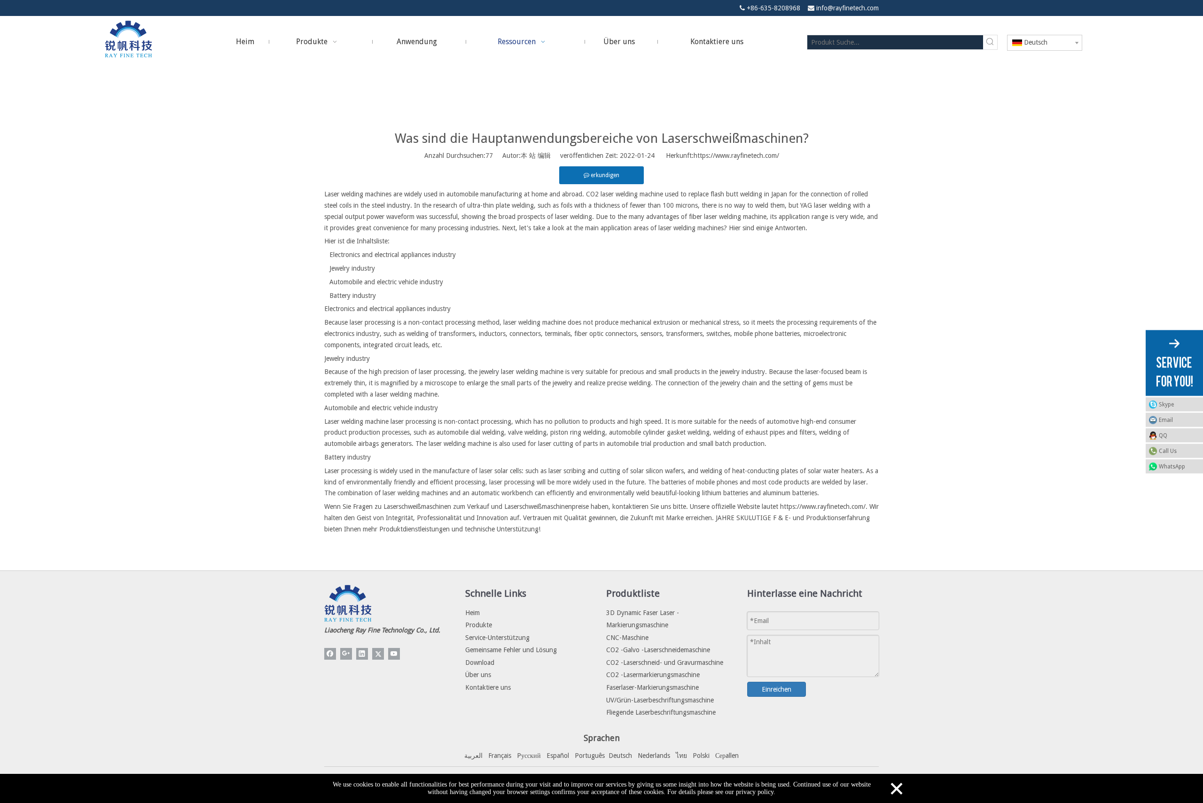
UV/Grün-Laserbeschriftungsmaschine (660, 700)
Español (558, 755)
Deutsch (620, 755)
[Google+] (346, 654)
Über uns (478, 674)
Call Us (1168, 450)
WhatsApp (1172, 466)
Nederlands (654, 755)
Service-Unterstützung (497, 637)
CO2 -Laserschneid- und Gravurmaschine (664, 662)
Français (499, 755)
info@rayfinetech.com (847, 8)
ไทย (681, 755)
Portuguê (588, 755)
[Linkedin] (362, 654)
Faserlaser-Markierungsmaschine (652, 687)
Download (479, 662)
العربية (473, 755)
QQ (1163, 435)
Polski (701, 755)
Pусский (529, 755)
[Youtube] (394, 654)
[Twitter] (378, 654)
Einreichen (776, 689)
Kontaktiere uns (488, 687)
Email (1166, 419)
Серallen (727, 755)
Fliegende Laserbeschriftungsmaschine (661, 712)
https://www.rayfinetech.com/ (736, 155)
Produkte (478, 625)
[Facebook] (330, 654)
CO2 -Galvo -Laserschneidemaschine (658, 650)
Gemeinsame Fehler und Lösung (511, 650)
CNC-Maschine (627, 637)
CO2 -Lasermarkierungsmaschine (653, 674)
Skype (1166, 404)
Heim (472, 612)
